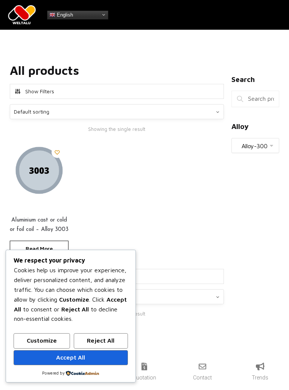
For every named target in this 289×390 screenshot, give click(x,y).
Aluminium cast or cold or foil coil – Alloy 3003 (39, 224)
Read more (39, 248)
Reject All (100, 340)
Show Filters (39, 91)
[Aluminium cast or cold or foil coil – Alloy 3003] (39, 170)
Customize (42, 340)
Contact (202, 378)
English (64, 14)
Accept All (70, 357)
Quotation (144, 378)
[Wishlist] (57, 152)
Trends (260, 378)
